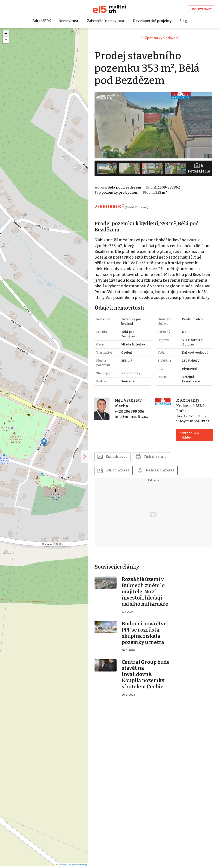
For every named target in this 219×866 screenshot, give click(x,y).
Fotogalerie (199, 168)
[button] (44, 442)
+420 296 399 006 (129, 412)
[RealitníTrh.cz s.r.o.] (109, 8)
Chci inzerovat (201, 9)
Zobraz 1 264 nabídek (189, 435)
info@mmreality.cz (131, 417)
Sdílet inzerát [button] (117, 470)
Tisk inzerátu (155, 457)
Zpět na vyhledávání (162, 37)
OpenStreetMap (78, 864)
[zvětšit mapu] (84, 456)
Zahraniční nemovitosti (106, 20)
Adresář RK (42, 20)
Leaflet (62, 864)
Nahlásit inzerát (160, 470)
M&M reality (187, 400)
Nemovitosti (69, 20)
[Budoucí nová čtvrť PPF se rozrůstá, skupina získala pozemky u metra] (106, 627)
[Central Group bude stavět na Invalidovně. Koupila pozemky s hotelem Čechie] (106, 665)
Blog (183, 20)
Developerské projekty (152, 20)
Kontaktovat (116, 457)
